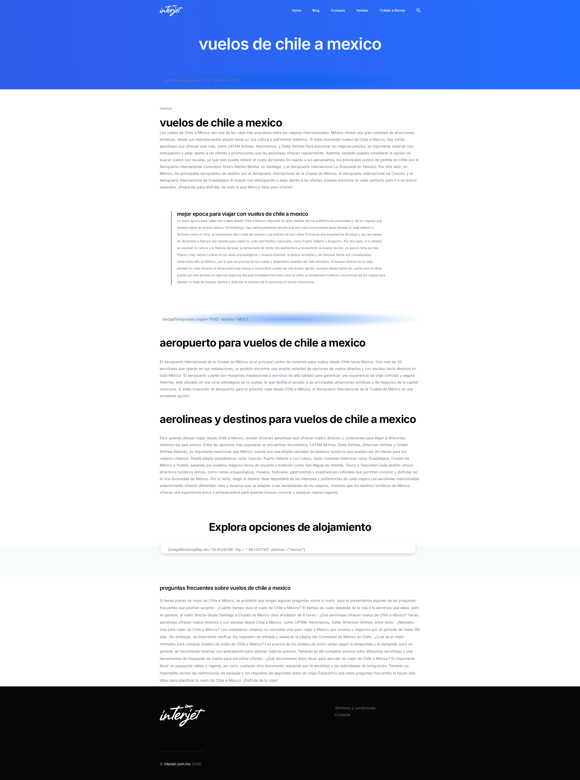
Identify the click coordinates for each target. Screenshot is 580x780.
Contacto (342, 714)
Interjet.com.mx (178, 764)
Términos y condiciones (355, 708)
